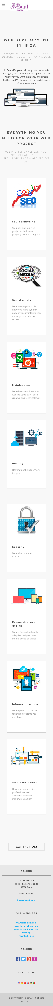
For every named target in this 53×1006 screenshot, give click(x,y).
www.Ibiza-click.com (26, 922)
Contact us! (26, 846)
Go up (25, 1002)
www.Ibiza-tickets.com (26, 926)
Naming (26, 932)
